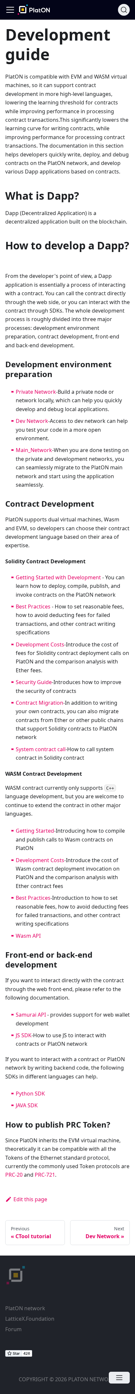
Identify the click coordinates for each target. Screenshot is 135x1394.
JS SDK (23, 1035)
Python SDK (30, 1093)
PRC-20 (14, 1174)
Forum (13, 1329)
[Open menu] (119, 1378)
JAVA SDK (27, 1105)
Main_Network (34, 450)
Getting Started (35, 830)
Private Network (36, 391)
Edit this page (30, 1199)
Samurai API (31, 1014)
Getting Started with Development (58, 577)
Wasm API (28, 935)
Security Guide (34, 682)
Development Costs (40, 644)
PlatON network (25, 1308)
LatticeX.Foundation (29, 1318)
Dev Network (32, 421)
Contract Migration (39, 702)
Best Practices (33, 606)
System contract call (41, 749)
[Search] (124, 10)
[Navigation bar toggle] (10, 10)
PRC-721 (45, 1174)
